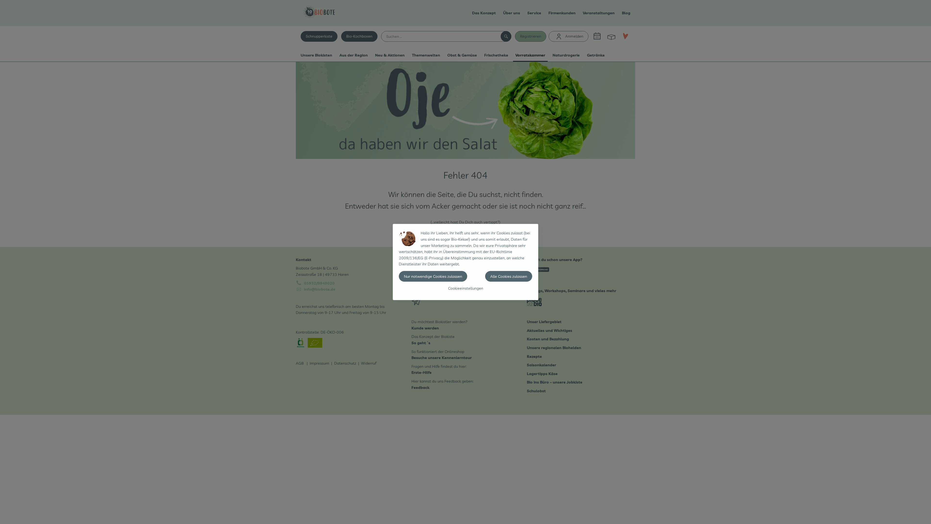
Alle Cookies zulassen (508, 276)
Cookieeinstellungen (465, 288)
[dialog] (465, 262)
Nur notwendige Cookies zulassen (433, 276)
